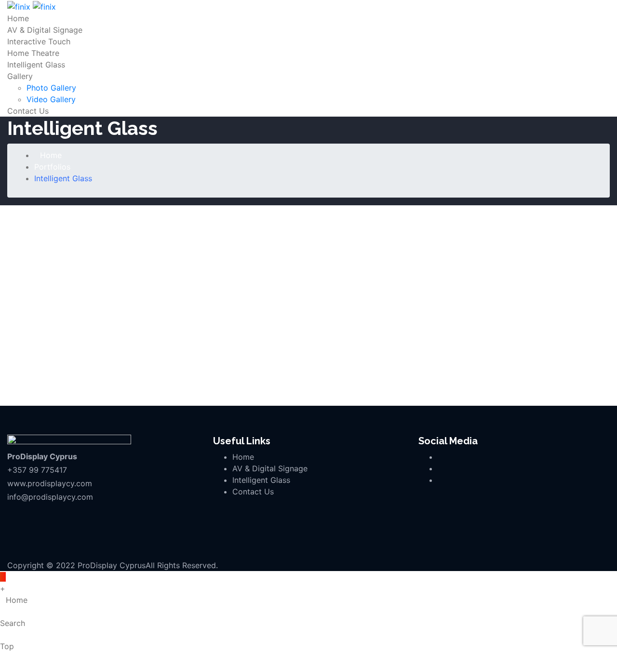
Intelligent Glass (36, 64)
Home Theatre (33, 53)
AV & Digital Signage (44, 30)
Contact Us (28, 111)
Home (18, 18)
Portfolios (52, 167)
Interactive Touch (38, 41)
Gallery (20, 76)
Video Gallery (51, 99)
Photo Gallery (51, 88)
